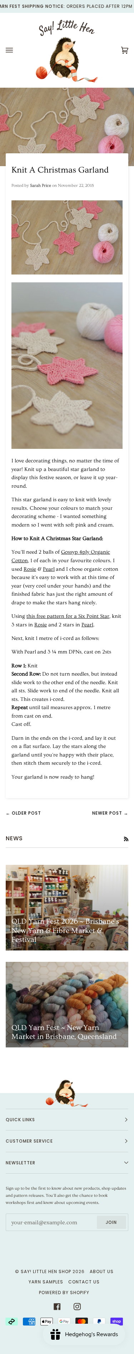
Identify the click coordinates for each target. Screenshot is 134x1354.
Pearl (49, 569)
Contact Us (84, 1282)
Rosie (30, 569)
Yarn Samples (46, 1282)
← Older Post (23, 813)
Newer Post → (110, 813)
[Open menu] (16, 50)
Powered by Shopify (64, 1292)
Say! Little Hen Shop (46, 1271)
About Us (102, 1271)
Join (111, 1222)
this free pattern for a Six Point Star (67, 616)
